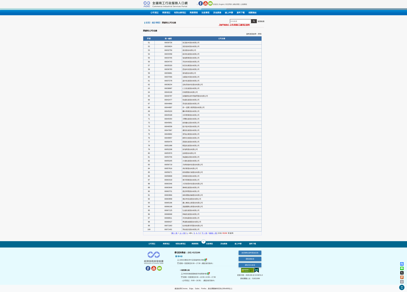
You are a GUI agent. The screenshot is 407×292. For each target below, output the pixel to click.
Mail (210, 3)
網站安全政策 (250, 265)
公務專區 (244, 4)
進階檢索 (261, 21)
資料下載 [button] (241, 12)
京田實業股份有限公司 (191, 115)
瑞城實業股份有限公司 (191, 58)
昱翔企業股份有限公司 (191, 134)
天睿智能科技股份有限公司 (193, 165)
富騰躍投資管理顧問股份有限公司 (195, 96)
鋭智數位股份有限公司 (191, 123)
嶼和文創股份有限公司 (191, 138)
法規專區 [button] (205, 12)
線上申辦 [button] (229, 12)
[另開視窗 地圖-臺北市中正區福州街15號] (206, 260)
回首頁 (215, 4)
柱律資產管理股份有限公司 (193, 226)
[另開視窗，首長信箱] (159, 267)
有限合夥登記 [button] (180, 12)
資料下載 (252, 244)
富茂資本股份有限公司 (191, 43)
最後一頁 (213, 233)
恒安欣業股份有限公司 (191, 65)
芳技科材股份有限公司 (191, 62)
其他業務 (223, 244)
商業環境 (195, 244)
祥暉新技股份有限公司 (191, 176)
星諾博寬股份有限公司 (191, 191)
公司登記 (151, 244)
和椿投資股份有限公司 (191, 214)
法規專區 (209, 244)
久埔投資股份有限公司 (191, 161)
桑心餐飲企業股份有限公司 (193, 203)
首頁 (148, 23)
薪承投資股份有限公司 (191, 54)
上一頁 (182, 233)
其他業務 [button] (217, 12)
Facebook (200, 3)
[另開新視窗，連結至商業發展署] (147, 4)
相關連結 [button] (252, 12)
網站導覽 (236, 4)
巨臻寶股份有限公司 (190, 92)
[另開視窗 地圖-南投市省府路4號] (208, 274)
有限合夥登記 (181, 244)
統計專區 (156, 23)
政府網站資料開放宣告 (250, 253)
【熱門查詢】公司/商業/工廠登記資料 (234, 25)
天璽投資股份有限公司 (191, 119)
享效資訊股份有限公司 (191, 229)
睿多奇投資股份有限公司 (192, 199)
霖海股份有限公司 (189, 73)
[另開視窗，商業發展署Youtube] (154, 267)
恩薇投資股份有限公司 (191, 142)
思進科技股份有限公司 (191, 69)
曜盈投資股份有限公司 (191, 145)
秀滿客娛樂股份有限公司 (192, 222)
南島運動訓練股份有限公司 (193, 195)
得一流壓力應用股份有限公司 (194, 107)
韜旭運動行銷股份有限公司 (193, 172)
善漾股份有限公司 (189, 50)
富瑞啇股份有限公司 (190, 149)
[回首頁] (170, 4)
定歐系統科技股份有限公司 (193, 84)
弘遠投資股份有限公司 (191, 210)
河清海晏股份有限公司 (191, 218)
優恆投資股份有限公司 (191, 130)
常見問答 (228, 4)
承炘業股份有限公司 (190, 168)
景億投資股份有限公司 (191, 104)
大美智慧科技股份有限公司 (193, 184)
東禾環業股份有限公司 (191, 180)
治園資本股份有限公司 (191, 77)
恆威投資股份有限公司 (191, 100)
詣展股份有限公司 (189, 153)
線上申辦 (238, 244)
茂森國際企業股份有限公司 (193, 206)
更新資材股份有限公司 (191, 46)
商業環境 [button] (194, 12)
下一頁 (204, 233)
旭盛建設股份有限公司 (191, 157)
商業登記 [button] (166, 12)
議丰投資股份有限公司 (191, 81)
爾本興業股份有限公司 (191, 111)
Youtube (205, 3)
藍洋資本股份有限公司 (191, 126)
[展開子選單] (203, 241)
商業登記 (166, 244)
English (221, 4)
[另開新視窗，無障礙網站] (247, 270)
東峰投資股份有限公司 (191, 187)
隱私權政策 (250, 259)
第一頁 (175, 233)
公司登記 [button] (155, 12)
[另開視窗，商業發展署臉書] (147, 267)
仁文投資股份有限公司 (191, 88)
